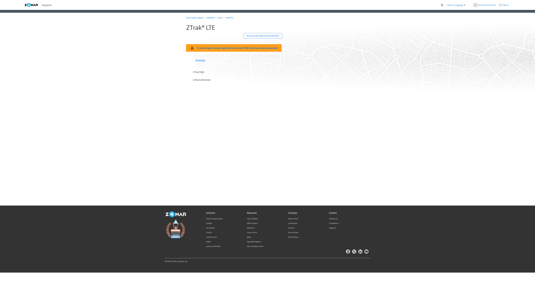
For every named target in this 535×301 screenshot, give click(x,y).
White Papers (252, 223)
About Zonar (293, 218)
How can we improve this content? (262, 35)
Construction (211, 237)
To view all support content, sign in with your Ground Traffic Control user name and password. (237, 48)
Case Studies (252, 218)
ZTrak (220, 18)
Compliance (334, 223)
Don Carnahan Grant (255, 246)
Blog (249, 237)
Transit (209, 232)
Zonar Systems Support (195, 18)
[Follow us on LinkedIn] (361, 253)
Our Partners (293, 237)
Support (332, 228)
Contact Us (333, 218)
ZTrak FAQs (198, 72)
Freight (209, 223)
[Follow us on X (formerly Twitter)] (355, 253)
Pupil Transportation (214, 218)
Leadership (292, 223)
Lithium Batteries (202, 79)
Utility (208, 241)
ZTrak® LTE (229, 18)
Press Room (293, 232)
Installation (210, 18)
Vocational (210, 228)
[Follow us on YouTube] (367, 253)
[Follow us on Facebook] (349, 253)
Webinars (251, 228)
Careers (291, 228)
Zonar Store (252, 232)
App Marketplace (254, 241)
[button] (505, 5)
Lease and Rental (213, 246)
